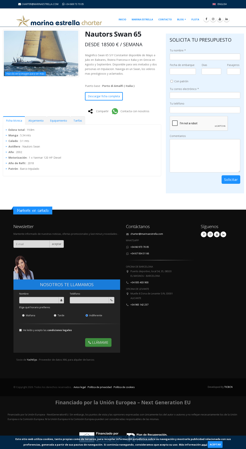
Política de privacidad (100, 387)
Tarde (61, 315)
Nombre (24, 293)
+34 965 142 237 (139, 304)
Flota (195, 19)
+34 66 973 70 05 (139, 247)
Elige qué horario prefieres (34, 307)
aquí (204, 444)
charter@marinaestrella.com (146, 234)
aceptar (56, 244)
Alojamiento (36, 120)
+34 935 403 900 (139, 282)
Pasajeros (233, 65)
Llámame (99, 342)
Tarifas (77, 120)
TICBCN (228, 387)
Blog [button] (180, 19)
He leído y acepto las (47, 330)
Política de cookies (124, 387)
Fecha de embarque (182, 65)
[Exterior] (41, 53)
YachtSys (32, 359)
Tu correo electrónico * (184, 89)
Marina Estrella (142, 19)
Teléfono (75, 293)
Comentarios (178, 136)
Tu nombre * (178, 50)
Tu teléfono (177, 103)
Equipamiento (58, 120)
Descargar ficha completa (104, 96)
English (222, 4)
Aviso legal (80, 387)
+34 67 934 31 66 (139, 253)
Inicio (122, 19)
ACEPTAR (215, 444)
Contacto (165, 19)
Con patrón (181, 81)
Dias (204, 65)
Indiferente (95, 315)
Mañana (30, 315)
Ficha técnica (14, 120)
